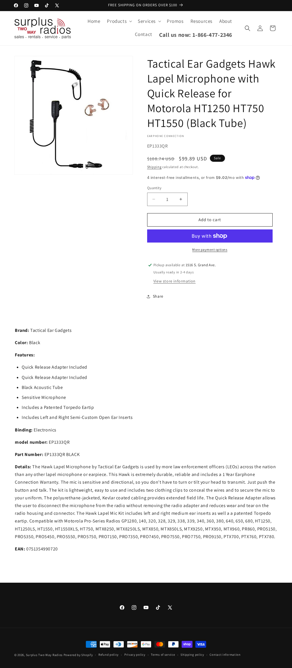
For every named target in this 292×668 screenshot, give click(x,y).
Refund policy (108, 655)
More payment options (209, 249)
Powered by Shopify (78, 655)
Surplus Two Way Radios (44, 655)
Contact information (225, 655)
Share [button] (158, 296)
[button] (119, 21)
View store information (174, 281)
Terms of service (163, 655)
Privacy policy (134, 655)
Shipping (154, 167)
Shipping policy (192, 655)
